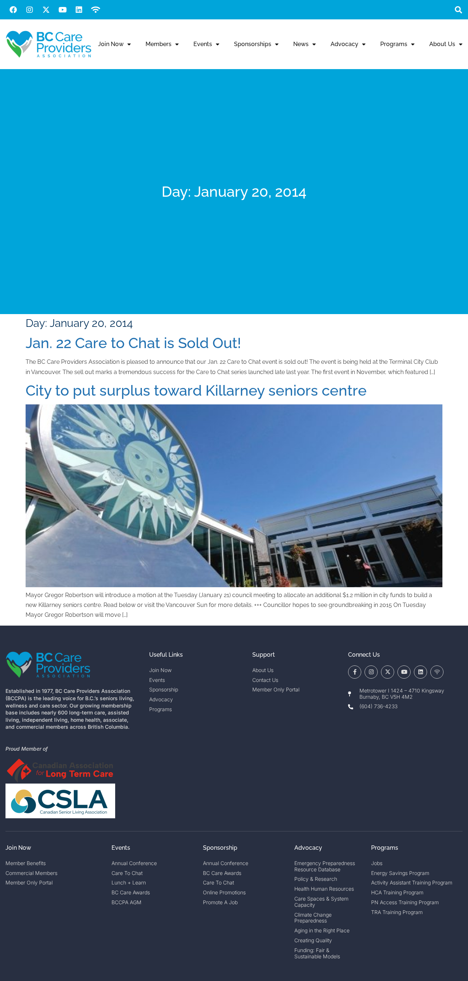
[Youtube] (62, 10)
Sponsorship (220, 847)
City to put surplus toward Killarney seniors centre (196, 390)
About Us (442, 44)
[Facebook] (13, 10)
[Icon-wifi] (437, 672)
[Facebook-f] (354, 672)
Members (158, 44)
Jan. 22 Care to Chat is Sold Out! (133, 342)
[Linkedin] (79, 10)
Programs (393, 44)
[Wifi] (95, 10)
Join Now (111, 44)
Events (202, 44)
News (301, 44)
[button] (458, 10)
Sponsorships (252, 44)
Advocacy (344, 44)
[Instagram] (29, 10)
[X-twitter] (46, 10)
